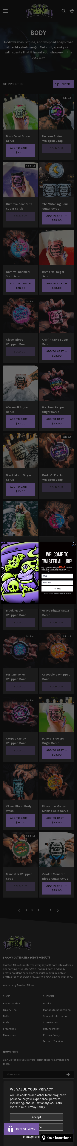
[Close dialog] (73, 544)
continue (57, 589)
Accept (36, 1117)
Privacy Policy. (36, 1107)
